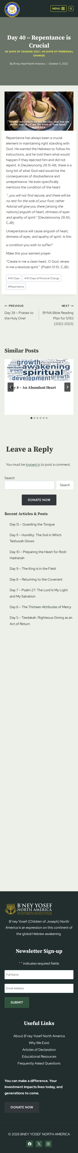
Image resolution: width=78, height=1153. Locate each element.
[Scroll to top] (68, 1143)
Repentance (16, 286)
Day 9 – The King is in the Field (33, 568)
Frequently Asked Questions (39, 1063)
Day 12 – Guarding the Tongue (32, 524)
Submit (17, 1002)
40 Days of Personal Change (41, 278)
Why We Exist (39, 1043)
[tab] (31, 418)
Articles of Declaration (39, 1049)
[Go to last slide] (11, 387)
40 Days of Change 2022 (22, 51)
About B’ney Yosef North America (39, 1036)
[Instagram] (48, 1143)
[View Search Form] (71, 8)
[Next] (67, 387)
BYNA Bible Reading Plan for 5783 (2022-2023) (58, 315)
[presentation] (39, 370)
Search (10, 478)
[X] (39, 1143)
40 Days (14, 278)
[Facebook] (29, 1143)
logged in (33, 464)
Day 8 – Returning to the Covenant (36, 579)
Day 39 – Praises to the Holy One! (19, 312)
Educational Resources (39, 1056)
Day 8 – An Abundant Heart (32, 387)
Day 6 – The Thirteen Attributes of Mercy (40, 607)
